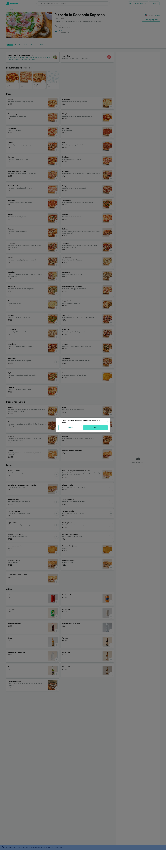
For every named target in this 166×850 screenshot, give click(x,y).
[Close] (107, 421)
